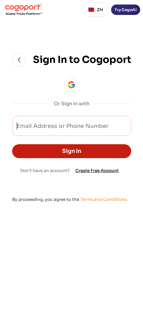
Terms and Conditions (104, 199)
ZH (100, 9)
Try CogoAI (126, 9)
